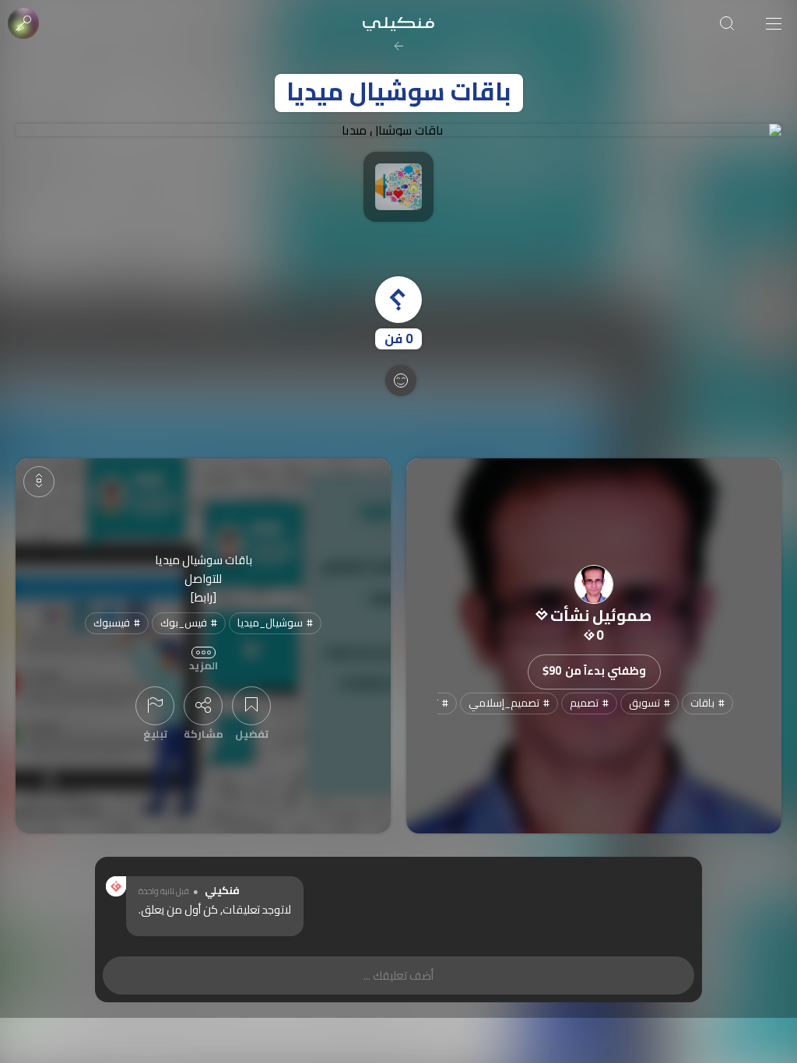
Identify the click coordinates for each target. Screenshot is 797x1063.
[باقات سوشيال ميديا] (398, 130)
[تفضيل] (251, 705)
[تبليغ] (154, 705)
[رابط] (203, 597)
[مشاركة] (203, 705)
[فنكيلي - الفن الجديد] (398, 23)
